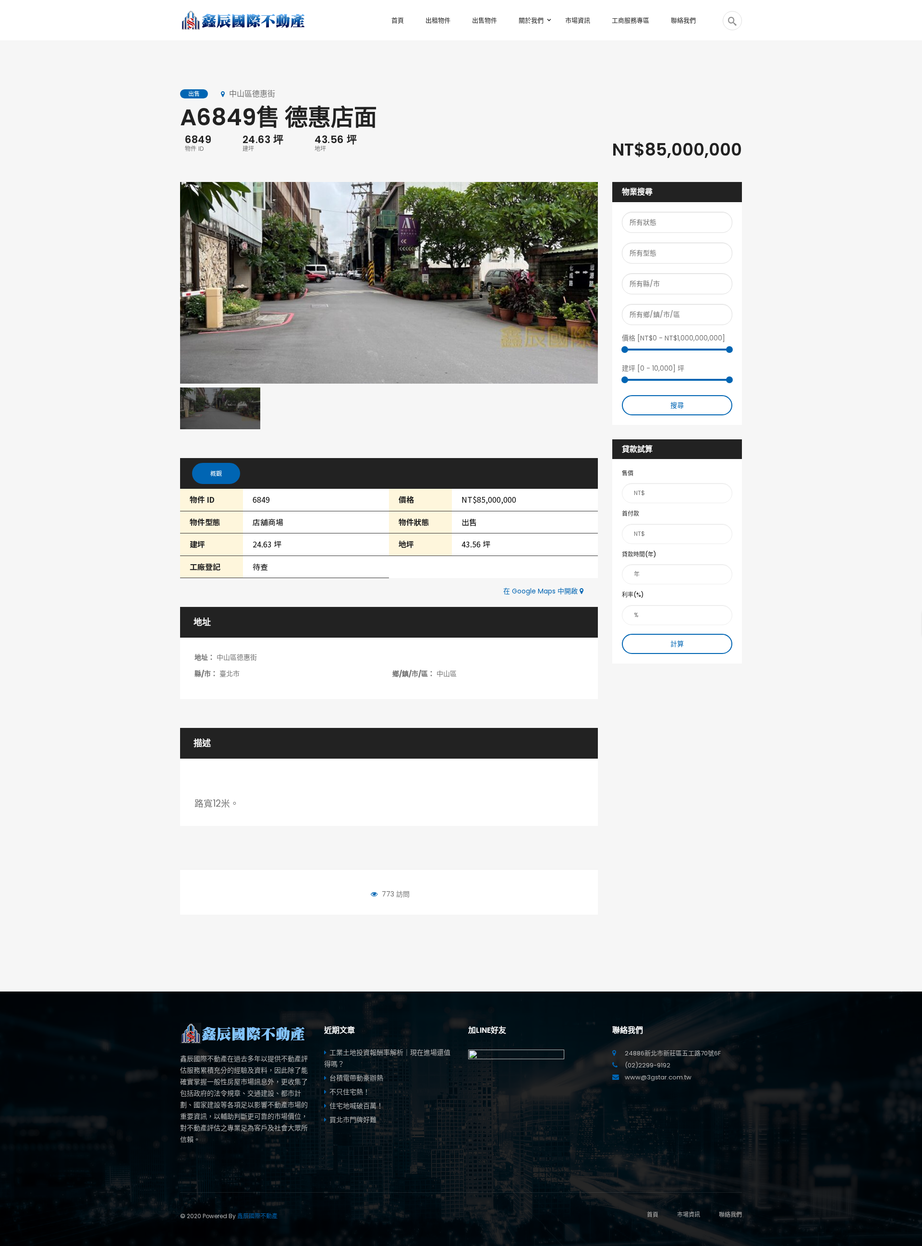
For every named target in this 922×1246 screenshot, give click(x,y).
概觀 (216, 474)
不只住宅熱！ (349, 1092)
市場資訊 (688, 1214)
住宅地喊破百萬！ (356, 1106)
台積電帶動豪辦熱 (356, 1078)
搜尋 (677, 405)
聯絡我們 (730, 1214)
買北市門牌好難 (352, 1120)
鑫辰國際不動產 (257, 1216)
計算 (677, 644)
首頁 (652, 1214)
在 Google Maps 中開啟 (541, 591)
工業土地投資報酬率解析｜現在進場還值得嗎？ (387, 1058)
